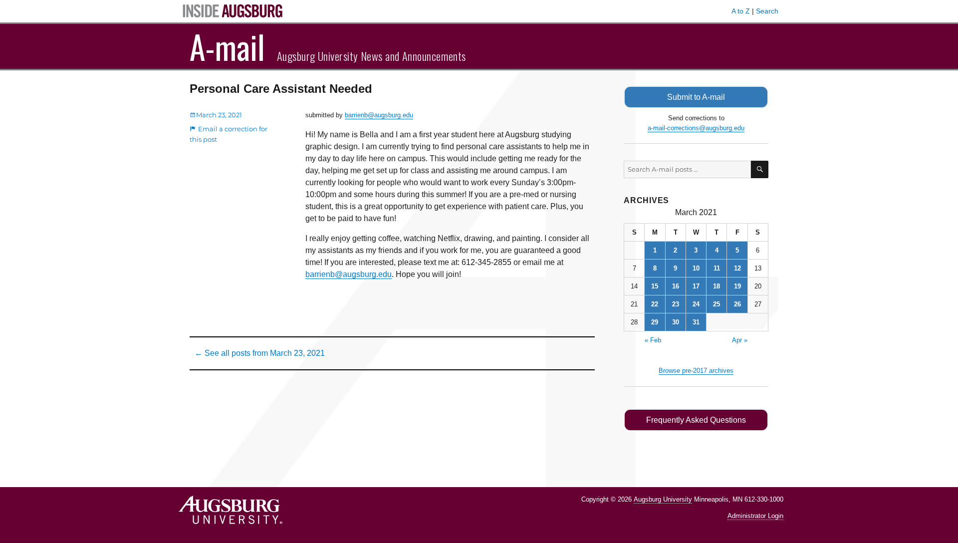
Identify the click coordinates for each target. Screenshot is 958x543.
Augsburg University (663, 499)
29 (654, 322)
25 (716, 304)
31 (696, 322)
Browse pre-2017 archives (696, 370)
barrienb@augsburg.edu (379, 115)
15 (654, 286)
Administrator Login (755, 516)
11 (717, 268)
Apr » (739, 340)
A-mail (227, 46)
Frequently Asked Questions (696, 420)
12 (737, 268)
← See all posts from (260, 353)
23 (675, 304)
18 (716, 286)
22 (654, 304)
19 (737, 286)
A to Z (740, 11)
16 (675, 286)
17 (696, 286)
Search (767, 11)
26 (737, 304)
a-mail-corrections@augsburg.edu (696, 128)
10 (696, 268)
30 (675, 322)
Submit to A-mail (696, 97)
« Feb (653, 340)
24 (696, 304)
